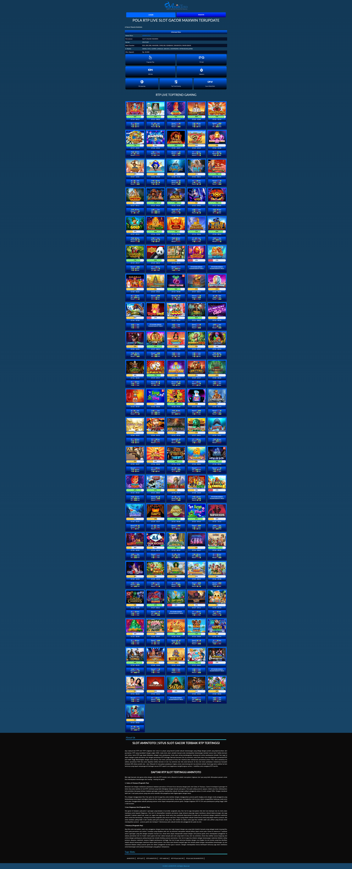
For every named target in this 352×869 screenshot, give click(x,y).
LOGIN (150, 15)
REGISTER (201, 15)
